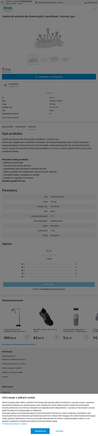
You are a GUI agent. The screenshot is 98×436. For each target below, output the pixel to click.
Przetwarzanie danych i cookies (14, 424)
